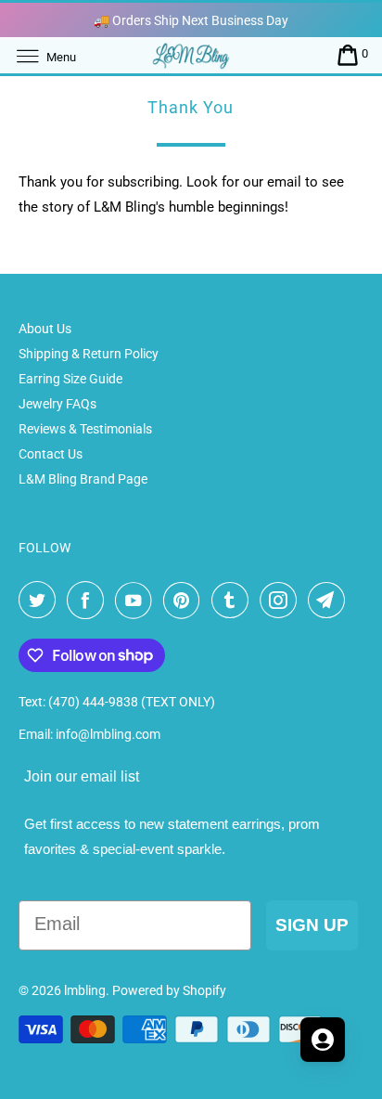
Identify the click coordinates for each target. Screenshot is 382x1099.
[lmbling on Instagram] (282, 600)
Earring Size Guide (70, 378)
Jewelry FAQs (57, 403)
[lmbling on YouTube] (137, 600)
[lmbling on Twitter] (41, 600)
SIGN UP (312, 925)
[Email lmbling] (330, 600)
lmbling (85, 990)
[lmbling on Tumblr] (233, 600)
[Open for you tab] (322, 1039)
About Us (45, 328)
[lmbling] (191, 55)
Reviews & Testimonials (85, 428)
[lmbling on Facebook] (89, 600)
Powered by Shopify (169, 990)
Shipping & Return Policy (89, 353)
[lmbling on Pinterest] (185, 600)
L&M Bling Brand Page (83, 479)
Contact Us (51, 453)
